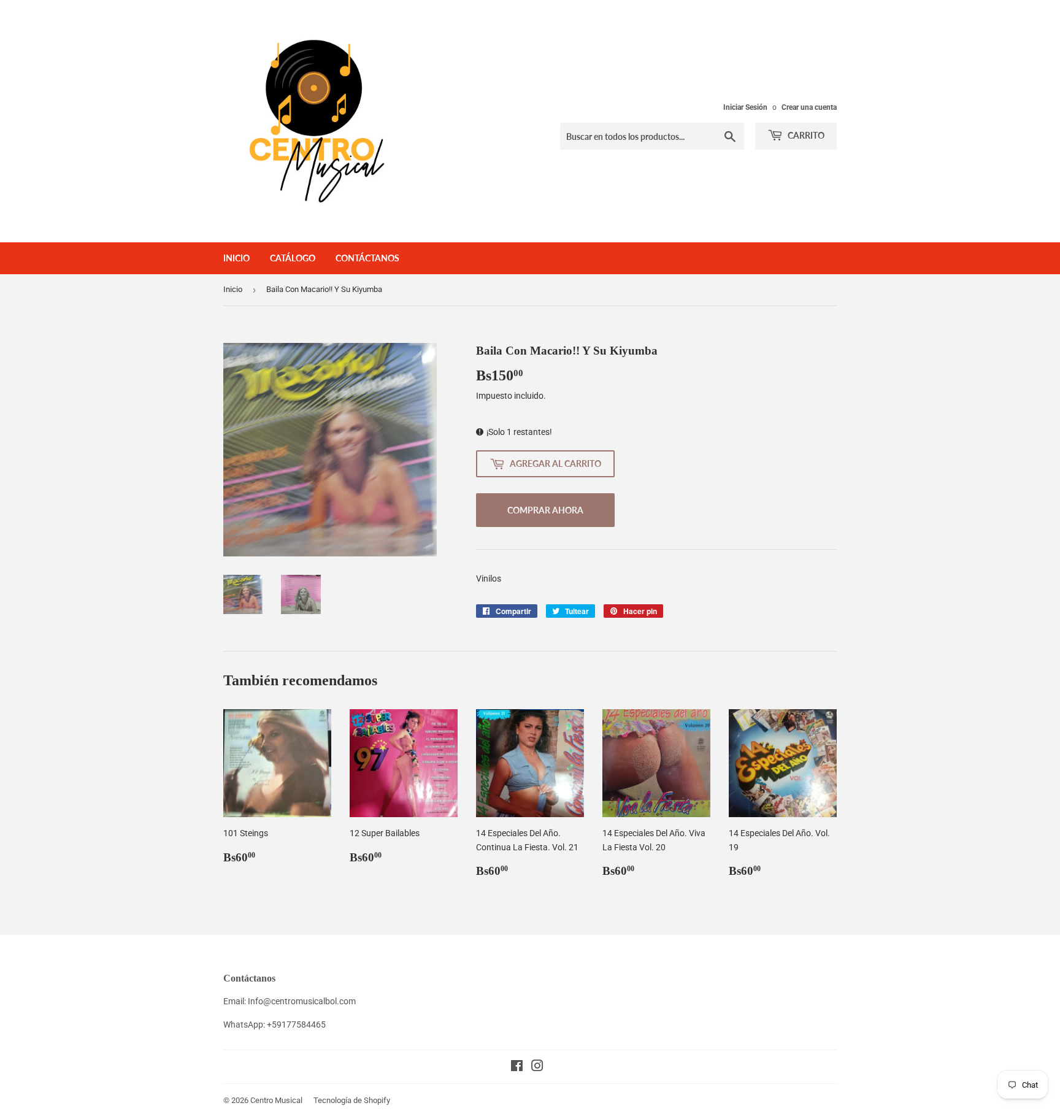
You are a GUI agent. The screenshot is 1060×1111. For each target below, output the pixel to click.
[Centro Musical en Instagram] (537, 1067)
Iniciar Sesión (745, 107)
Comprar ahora (545, 510)
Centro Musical (276, 1100)
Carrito (805, 135)
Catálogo (292, 258)
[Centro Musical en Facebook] (516, 1067)
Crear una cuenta (809, 107)
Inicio (236, 258)
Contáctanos (367, 258)
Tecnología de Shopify (351, 1100)
